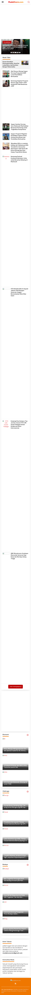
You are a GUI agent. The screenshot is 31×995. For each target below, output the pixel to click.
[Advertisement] (15, 22)
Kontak (21, 989)
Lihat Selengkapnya (15, 686)
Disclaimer (14, 991)
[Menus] (2, 2)
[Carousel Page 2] (13, 52)
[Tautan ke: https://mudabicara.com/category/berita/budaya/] (28, 865)
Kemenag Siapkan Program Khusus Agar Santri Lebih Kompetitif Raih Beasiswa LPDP (15, 47)
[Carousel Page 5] (19, 52)
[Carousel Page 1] (11, 52)
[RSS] (15, 983)
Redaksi (16, 989)
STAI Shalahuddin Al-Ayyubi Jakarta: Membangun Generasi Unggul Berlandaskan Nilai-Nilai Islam (19, 292)
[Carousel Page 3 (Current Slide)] (15, 52)
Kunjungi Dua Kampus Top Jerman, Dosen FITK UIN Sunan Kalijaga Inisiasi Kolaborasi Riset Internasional (19, 424)
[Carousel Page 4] (17, 52)
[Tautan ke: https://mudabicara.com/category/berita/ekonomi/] (28, 735)
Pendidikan (7, 42)
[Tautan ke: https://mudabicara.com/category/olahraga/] (28, 792)
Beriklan (26, 989)
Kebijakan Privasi (5, 991)
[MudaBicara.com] (16, 2)
